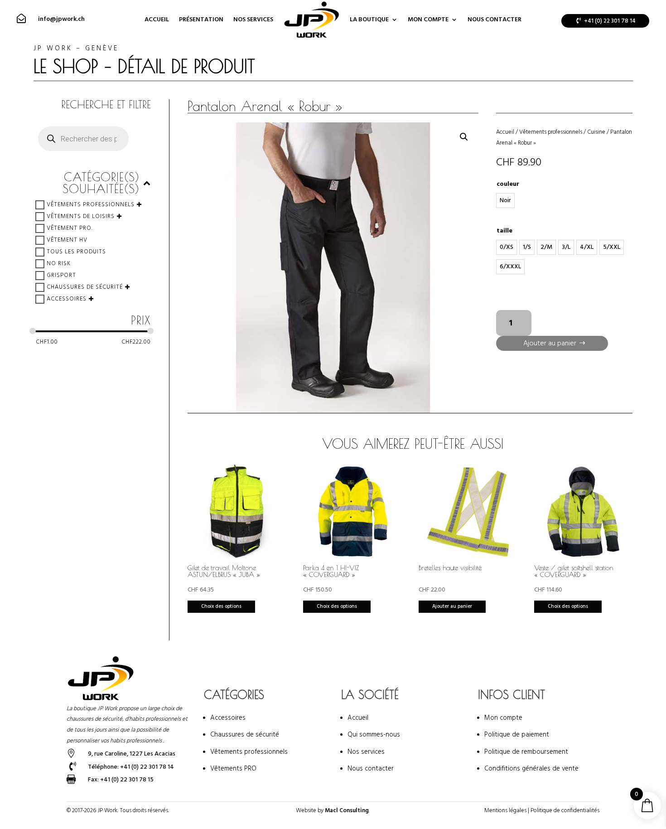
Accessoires (67, 299)
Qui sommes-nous (373, 734)
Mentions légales (505, 810)
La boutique (369, 19)
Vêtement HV (67, 240)
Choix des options (221, 606)
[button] (464, 137)
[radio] (505, 200)
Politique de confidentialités (565, 810)
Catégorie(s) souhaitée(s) (101, 183)
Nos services (253, 19)
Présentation (201, 19)
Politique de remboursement (526, 751)
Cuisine (596, 132)
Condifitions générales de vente (531, 768)
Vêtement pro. (70, 228)
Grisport (61, 275)
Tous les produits (76, 251)
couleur (508, 184)
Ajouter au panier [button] (452, 606)
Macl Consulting (347, 810)
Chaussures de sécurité (85, 287)
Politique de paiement (516, 734)
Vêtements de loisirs (81, 216)
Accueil (157, 19)
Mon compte (428, 19)
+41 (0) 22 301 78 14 (610, 21)
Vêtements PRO (233, 768)
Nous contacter (494, 19)
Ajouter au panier (549, 343)
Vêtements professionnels (91, 204)
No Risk (59, 263)
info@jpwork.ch (61, 19)
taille (504, 230)
